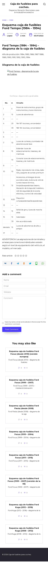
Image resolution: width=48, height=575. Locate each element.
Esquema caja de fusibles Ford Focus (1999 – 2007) (24, 381)
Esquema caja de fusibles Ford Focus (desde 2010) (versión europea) (24, 354)
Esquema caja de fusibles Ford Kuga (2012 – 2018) (24, 506)
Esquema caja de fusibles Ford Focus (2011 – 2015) (24, 456)
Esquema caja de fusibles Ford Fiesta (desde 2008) (24, 407)
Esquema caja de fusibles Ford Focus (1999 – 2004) (24, 432)
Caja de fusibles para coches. (24, 5)
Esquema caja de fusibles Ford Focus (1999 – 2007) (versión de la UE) (24, 481)
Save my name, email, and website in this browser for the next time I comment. (25, 323)
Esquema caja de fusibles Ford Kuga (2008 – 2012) (24, 529)
